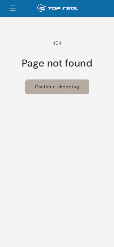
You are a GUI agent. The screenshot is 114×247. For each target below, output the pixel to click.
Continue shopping (57, 86)
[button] (13, 8)
